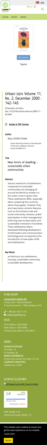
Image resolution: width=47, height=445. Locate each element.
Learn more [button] (9, 434)
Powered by (14, 404)
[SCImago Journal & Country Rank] (21, 383)
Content (24, 57)
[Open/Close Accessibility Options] (5, 5)
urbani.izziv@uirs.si (16, 314)
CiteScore (21, 393)
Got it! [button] (8, 440)
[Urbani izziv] (6, 9)
